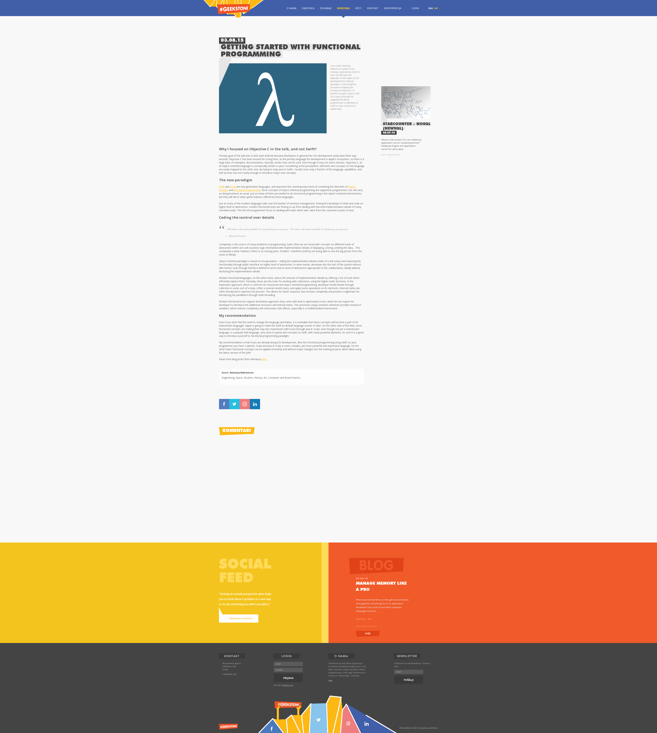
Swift (222, 186)
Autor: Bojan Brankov (391, 155)
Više (368, 633)
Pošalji (409, 679)
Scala (233, 186)
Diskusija (343, 8)
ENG (430, 8)
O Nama (291, 8)
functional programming (247, 190)
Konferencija (392, 8)
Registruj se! (287, 685)
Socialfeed (245, 571)
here (263, 359)
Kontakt (372, 8)
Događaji (326, 8)
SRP (436, 8)
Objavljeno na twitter (241, 618)
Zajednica (308, 8)
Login (415, 8)
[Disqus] (291, 482)
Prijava (288, 678)
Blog (311, 599)
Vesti (358, 8)
